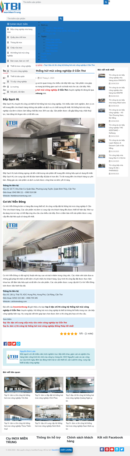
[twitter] (122, 450)
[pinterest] (107, 450)
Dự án (43, 56)
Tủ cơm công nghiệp (19, 71)
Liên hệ (44, 59)
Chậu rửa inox (16, 48)
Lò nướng (14, 87)
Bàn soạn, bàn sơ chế (19, 61)
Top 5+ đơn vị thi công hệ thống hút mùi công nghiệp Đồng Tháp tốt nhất (38, 325)
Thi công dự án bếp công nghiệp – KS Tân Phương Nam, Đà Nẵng (117, 114)
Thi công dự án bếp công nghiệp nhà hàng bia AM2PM (117, 90)
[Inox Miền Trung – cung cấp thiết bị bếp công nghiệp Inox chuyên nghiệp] (10, 6)
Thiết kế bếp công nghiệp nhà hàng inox (62, 31)
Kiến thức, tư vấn (48, 34)
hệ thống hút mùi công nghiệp (42, 89)
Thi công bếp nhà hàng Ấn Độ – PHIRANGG (116, 168)
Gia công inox (52, 51)
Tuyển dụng (46, 54)
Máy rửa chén (52, 48)
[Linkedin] (117, 450)
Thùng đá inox (16, 42)
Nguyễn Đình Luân (27, 351)
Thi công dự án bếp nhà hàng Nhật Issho (117, 101)
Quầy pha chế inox (18, 37)
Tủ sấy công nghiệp (18, 81)
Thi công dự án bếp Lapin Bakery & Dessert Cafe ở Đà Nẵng (117, 144)
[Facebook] (102, 450)
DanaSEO (55, 450)
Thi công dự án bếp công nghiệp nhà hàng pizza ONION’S (117, 77)
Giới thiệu (45, 22)
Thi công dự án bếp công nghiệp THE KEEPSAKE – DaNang (117, 129)
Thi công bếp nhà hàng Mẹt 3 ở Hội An (117, 156)
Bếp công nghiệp (53, 39)
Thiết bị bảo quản (17, 76)
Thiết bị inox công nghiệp (20, 66)
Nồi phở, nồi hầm (17, 92)
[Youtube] (112, 450)
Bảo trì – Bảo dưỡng (54, 28)
